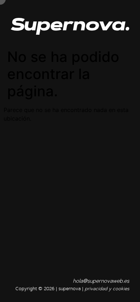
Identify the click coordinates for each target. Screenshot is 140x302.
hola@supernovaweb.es (101, 281)
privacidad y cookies (107, 289)
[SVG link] (70, 26)
